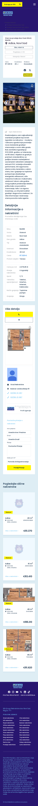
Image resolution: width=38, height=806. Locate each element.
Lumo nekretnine (24, 744)
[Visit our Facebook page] (9, 692)
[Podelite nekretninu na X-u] (30, 70)
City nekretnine (24, 718)
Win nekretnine (24, 730)
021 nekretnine (7, 720)
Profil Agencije (25, 411)
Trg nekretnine (24, 737)
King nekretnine (8, 737)
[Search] (20, 4)
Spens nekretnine (8, 730)
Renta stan (6, 742)
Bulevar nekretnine (25, 723)
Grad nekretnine (8, 718)
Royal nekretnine (8, 723)
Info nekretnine (24, 720)
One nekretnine (24, 740)
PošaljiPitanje (19, 468)
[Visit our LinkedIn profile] (25, 692)
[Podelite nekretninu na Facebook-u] (25, 70)
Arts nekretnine (8, 740)
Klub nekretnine (8, 728)
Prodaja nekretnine (9, 744)
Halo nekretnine (24, 725)
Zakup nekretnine (25, 742)
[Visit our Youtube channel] (17, 692)
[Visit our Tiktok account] (29, 692)
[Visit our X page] (21, 692)
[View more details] (19, 314)
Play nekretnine (8, 735)
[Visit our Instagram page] (13, 692)
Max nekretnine (24, 735)
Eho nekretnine (24, 728)
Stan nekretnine (8, 732)
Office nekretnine (8, 725)
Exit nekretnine (24, 732)
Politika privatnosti (11, 695)
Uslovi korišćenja (28, 695)
